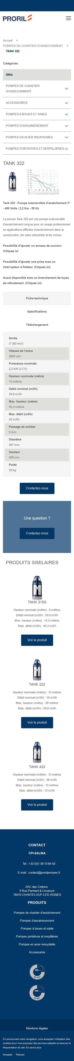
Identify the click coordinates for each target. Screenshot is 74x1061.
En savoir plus (33, 1047)
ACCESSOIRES (16, 103)
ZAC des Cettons (37, 887)
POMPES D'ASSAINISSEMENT (27, 126)
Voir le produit (37, 640)
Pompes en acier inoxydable (37, 944)
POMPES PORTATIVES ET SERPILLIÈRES (35, 149)
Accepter (7, 1054)
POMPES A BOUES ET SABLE (26, 114)
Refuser (20, 1054)
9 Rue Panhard (29, 891)
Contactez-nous (37, 488)
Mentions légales (37, 1028)
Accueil (7, 41)
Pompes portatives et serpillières (37, 936)
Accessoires (37, 952)
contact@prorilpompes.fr (44, 873)
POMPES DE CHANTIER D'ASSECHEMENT (33, 46)
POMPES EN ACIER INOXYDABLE (29, 137)
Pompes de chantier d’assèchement (37, 913)
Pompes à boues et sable (37, 929)
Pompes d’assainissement (37, 921)
